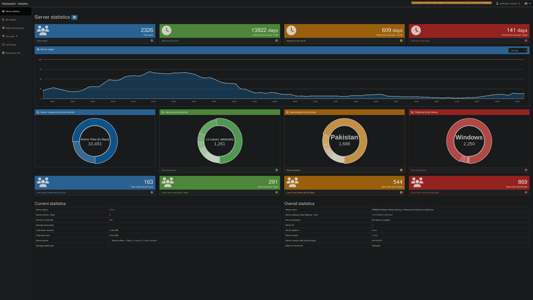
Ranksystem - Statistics (15, 3)
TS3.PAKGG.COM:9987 (382, 214)
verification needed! (508, 3)
